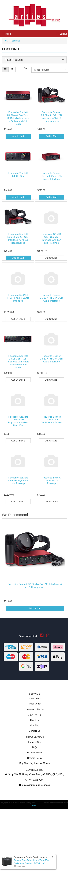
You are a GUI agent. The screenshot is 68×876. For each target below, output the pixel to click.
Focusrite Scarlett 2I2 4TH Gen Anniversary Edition (51, 419)
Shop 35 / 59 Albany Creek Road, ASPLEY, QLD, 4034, (35, 774)
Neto (34, 805)
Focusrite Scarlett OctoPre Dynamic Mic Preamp (18, 480)
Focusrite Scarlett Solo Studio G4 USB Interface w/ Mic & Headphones (18, 238)
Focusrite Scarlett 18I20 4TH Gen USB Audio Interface (51, 358)
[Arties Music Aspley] (34, 15)
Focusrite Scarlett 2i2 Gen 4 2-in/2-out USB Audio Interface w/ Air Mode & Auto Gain (18, 118)
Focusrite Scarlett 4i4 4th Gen (18, 174)
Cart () (63, 34)
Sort (26, 68)
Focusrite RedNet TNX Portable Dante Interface (18, 298)
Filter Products (14, 59)
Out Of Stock (51, 258)
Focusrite (15, 40)
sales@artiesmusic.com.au (36, 785)
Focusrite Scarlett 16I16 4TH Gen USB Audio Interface (51, 298)
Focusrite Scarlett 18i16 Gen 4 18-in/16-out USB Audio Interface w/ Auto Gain (18, 361)
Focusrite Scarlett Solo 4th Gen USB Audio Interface (51, 176)
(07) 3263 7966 (36, 779)
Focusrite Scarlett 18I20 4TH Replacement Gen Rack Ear (18, 421)
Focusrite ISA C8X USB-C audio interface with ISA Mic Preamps (51, 238)
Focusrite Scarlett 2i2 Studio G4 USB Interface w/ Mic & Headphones (51, 116)
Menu (8, 34)
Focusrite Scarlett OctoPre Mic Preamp (51, 480)
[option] (34, 565)
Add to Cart (18, 136)
